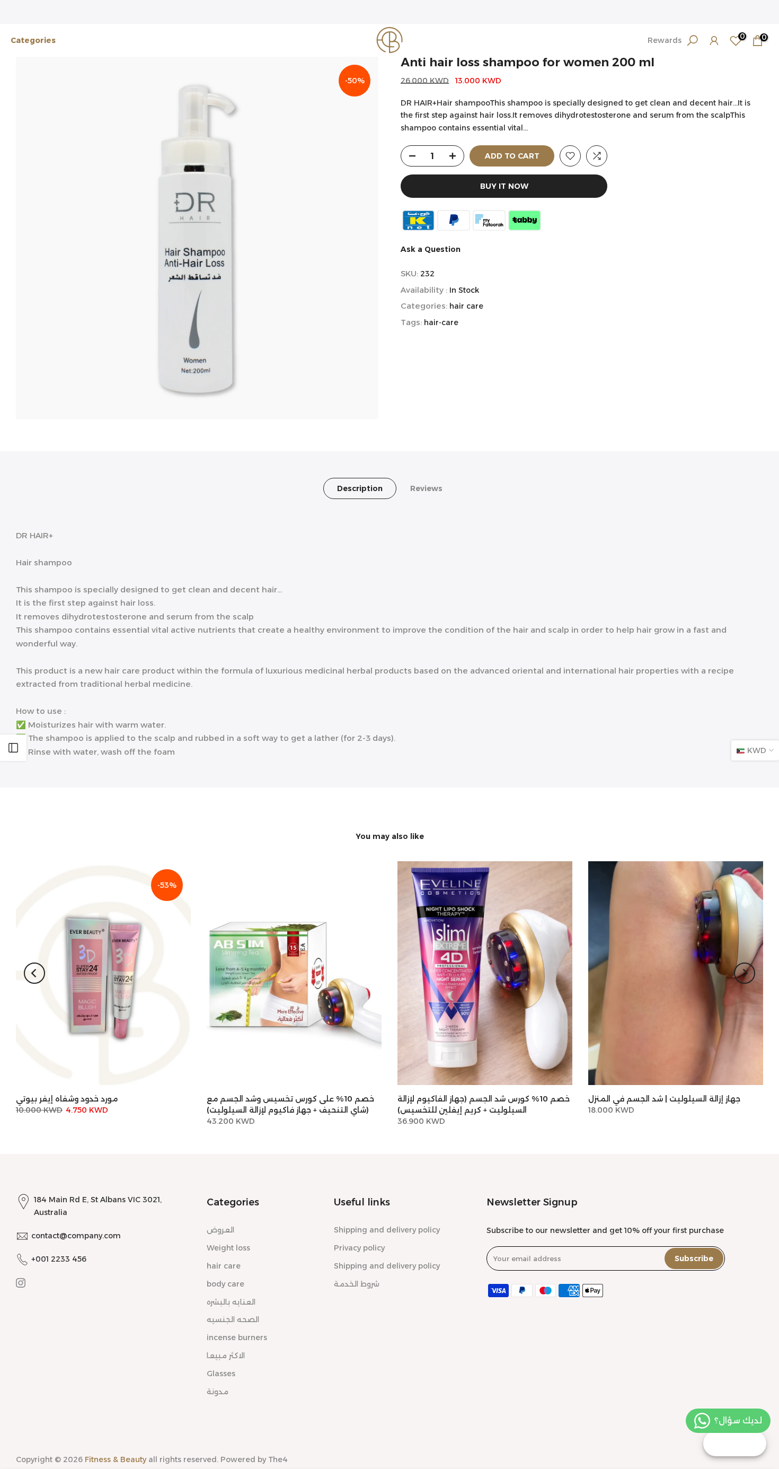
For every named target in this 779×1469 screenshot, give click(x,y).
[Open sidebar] (13, 747)
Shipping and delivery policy (387, 1230)
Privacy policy (359, 1248)
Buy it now (504, 186)
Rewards (664, 40)
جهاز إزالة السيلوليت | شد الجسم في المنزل (664, 1099)
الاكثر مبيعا (226, 1355)
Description (360, 488)
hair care (466, 306)
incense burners (237, 1337)
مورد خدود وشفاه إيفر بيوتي (67, 1099)
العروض (220, 1230)
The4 (278, 1459)
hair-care (441, 323)
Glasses (221, 1373)
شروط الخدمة (356, 1284)
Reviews (426, 488)
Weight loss (228, 1248)
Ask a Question (431, 249)
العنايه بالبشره (231, 1302)
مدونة (217, 1391)
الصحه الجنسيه (233, 1319)
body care (225, 1284)
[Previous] (34, 973)
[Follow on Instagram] (20, 1282)
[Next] (744, 973)
